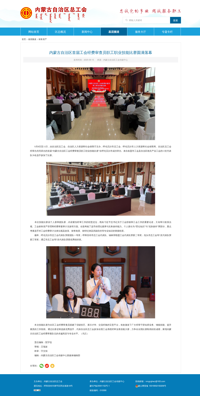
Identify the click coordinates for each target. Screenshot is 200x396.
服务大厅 (140, 32)
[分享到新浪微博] (47, 366)
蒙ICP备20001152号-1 (100, 385)
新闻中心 (87, 32)
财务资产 (43, 39)
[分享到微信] (41, 366)
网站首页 (33, 32)
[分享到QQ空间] (52, 366)
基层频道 (113, 32)
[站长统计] (37, 390)
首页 (24, 39)
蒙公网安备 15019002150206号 (152, 385)
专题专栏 (167, 32)
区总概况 (60, 32)
